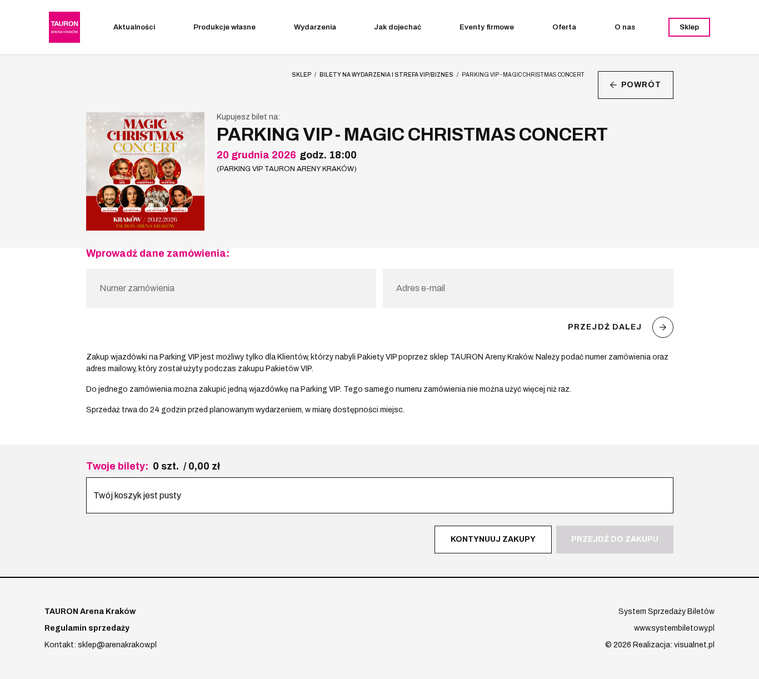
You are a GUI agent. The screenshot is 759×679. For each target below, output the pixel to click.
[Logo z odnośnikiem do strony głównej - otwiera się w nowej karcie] (64, 27)
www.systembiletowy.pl (674, 628)
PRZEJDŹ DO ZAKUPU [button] (614, 539)
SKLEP (301, 75)
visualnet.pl (694, 645)
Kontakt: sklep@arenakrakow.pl (100, 645)
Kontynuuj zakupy (493, 539)
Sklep (689, 27)
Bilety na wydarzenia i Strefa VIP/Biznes (386, 75)
